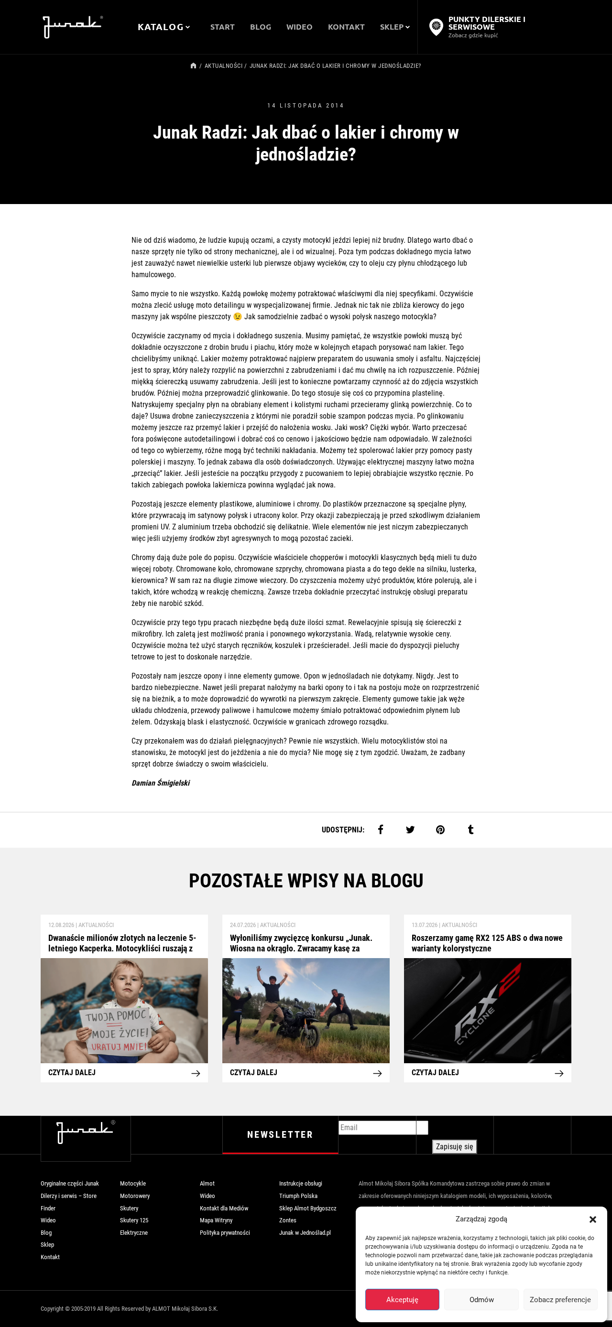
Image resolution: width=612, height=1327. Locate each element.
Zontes (287, 1220)
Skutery (129, 1208)
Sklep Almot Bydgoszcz (308, 1208)
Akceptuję (402, 1299)
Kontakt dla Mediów (224, 1208)
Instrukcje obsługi (300, 1183)
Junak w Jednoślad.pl (305, 1232)
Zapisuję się (454, 1146)
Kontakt (50, 1257)
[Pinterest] (440, 829)
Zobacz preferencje (560, 1299)
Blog (46, 1232)
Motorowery (135, 1195)
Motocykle (133, 1183)
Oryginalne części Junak (70, 1183)
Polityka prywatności (225, 1232)
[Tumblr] (470, 829)
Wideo (48, 1220)
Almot (207, 1183)
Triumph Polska (298, 1195)
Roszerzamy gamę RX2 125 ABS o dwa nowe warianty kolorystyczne (487, 943)
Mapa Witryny (216, 1220)
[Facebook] (380, 829)
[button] (593, 1219)
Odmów (482, 1299)
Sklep (47, 1244)
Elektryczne (134, 1232)
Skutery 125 (134, 1220)
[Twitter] (410, 829)
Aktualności (224, 65)
